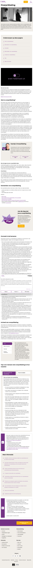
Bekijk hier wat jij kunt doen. (6, 96)
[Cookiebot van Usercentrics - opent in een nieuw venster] (28, 276)
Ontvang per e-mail (15, 157)
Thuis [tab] (5, 343)
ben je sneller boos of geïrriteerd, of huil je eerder (11, 197)
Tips (5, 58)
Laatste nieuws (5, 542)
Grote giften (19, 547)
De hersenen (4, 544)
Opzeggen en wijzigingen (7, 536)
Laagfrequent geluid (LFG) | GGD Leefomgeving (13, 493)
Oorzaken (7, 48)
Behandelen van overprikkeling (11, 51)
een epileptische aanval (14, 333)
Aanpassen (16, 291)
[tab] (9, 373)
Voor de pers (4, 547)
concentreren (8, 202)
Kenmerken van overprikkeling (11, 44)
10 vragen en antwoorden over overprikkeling (12, 473)
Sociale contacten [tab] (6, 352)
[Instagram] (18, 556)
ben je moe (4, 196)
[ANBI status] (13, 564)
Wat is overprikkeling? (9, 41)
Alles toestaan (27, 291)
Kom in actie (19, 545)
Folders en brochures (6, 545)
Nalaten (19, 549)
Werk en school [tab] (7, 346)
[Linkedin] (15, 556)
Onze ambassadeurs (21, 532)
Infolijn (3, 534)
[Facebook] (13, 556)
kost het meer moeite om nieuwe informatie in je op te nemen (14, 200)
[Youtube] (20, 556)
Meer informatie (8, 61)
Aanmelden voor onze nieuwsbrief (24, 523)
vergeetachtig (21, 201)
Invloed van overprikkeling (10, 54)
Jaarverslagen (20, 534)
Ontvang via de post (25, 157)
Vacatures (19, 536)
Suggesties (4, 537)
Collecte (19, 544)
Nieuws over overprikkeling (9, 490)
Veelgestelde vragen (6, 532)
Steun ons (19, 542)
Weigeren (6, 291)
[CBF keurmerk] (17, 564)
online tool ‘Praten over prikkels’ (14, 440)
